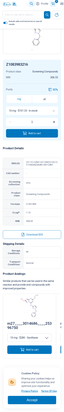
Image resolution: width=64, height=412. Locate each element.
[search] (47, 15)
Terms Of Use (49, 391)
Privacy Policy (29, 391)
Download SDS (34, 234)
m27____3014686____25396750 (29, 325)
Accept (32, 400)
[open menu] (61, 3)
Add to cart (34, 133)
